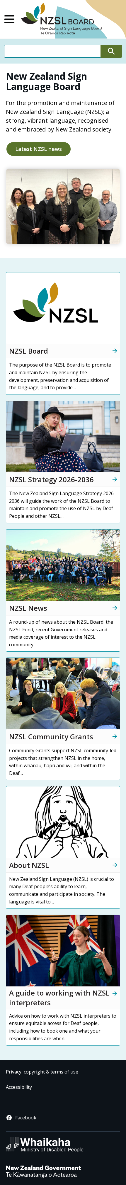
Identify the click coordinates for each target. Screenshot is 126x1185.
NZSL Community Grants (51, 736)
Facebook (25, 1118)
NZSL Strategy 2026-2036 (51, 479)
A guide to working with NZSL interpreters (59, 998)
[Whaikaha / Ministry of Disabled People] (45, 1151)
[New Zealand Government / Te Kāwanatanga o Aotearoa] (43, 1177)
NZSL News (28, 608)
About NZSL (29, 865)
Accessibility (19, 1087)
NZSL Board (28, 351)
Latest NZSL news (38, 148)
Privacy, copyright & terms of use (42, 1072)
